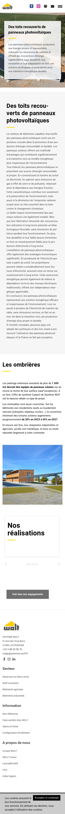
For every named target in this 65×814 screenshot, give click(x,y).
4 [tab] (35, 565)
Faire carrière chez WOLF (15, 720)
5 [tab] (37, 565)
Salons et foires (10, 726)
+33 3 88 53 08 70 (12, 649)
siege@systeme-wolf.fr (15, 653)
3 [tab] (32, 565)
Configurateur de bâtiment (16, 732)
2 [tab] (30, 565)
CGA (4, 769)
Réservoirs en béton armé (15, 676)
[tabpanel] (32, 536)
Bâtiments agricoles (12, 689)
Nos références (10, 713)
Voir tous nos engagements (27, 594)
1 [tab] (27, 565)
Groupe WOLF (9, 751)
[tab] (45, 6)
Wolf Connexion (10, 683)
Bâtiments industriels (13, 695)
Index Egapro (9, 776)
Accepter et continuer (47, 797)
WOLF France (9, 757)
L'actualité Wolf (10, 763)
